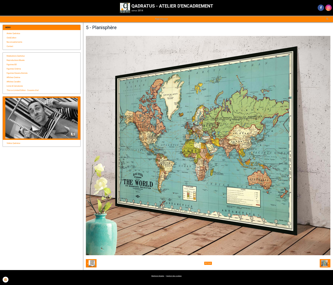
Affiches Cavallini (14, 82)
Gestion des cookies (174, 276)
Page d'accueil (161, 19)
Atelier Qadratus (13, 33)
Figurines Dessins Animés (17, 73)
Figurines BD (12, 64)
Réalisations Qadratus (16, 56)
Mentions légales (157, 276)
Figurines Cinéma (14, 69)
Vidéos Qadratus (13, 143)
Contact (10, 46)
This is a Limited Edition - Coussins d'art (23, 90)
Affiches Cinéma (13, 77)
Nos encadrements (14, 42)
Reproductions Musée (16, 60)
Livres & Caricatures (15, 86)
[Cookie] (5, 280)
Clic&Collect (11, 38)
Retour (208, 263)
